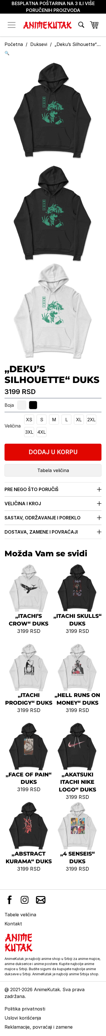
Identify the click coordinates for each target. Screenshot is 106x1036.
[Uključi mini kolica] (94, 25)
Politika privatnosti (25, 1009)
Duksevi (38, 44)
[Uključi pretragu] (81, 25)
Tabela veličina (53, 470)
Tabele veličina (20, 914)
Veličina (13, 426)
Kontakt (13, 923)
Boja (9, 405)
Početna (14, 44)
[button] (53, 53)
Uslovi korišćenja (23, 1018)
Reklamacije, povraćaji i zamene (39, 1027)
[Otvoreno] (12, 25)
